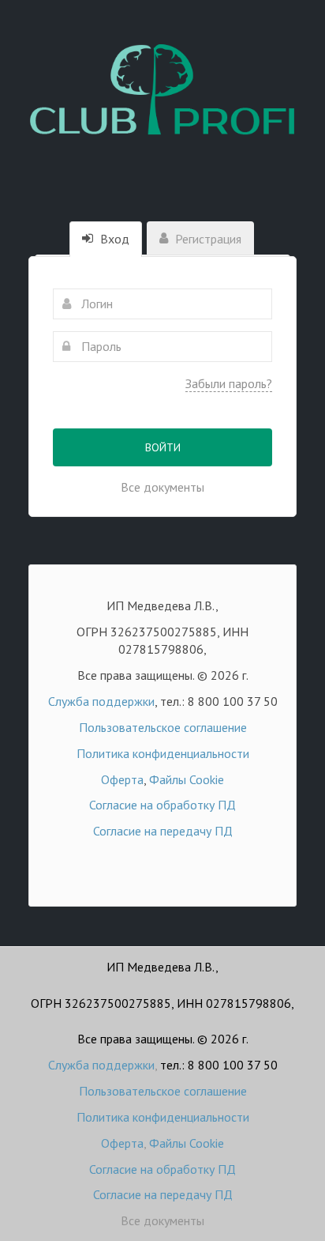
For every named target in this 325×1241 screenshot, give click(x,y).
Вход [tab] (113, 239)
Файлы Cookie (186, 779)
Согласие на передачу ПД (163, 831)
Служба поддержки (101, 701)
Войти (163, 447)
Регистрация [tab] (206, 239)
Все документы (162, 487)
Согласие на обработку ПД (162, 805)
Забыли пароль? (228, 383)
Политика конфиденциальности (163, 753)
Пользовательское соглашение (163, 727)
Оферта (122, 779)
